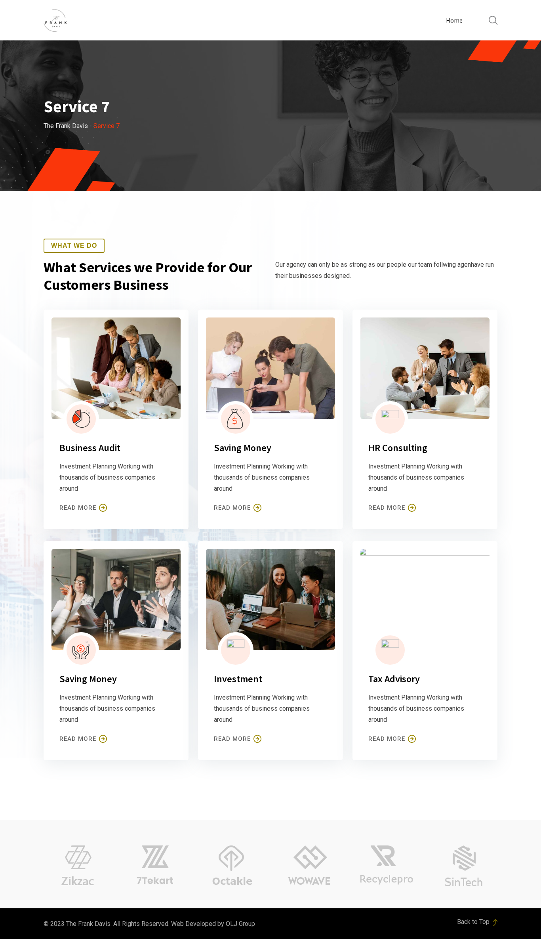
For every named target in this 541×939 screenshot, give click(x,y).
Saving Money (242, 448)
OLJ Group (240, 924)
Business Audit (89, 448)
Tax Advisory (394, 679)
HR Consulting (397, 448)
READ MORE (77, 507)
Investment (238, 679)
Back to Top (474, 922)
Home (454, 20)
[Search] (493, 20)
